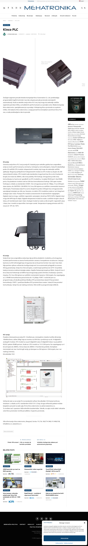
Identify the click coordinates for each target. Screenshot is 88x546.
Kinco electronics (8, 431)
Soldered (70, 183)
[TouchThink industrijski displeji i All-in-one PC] (55, 458)
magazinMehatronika (72, 158)
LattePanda (75, 157)
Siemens (70, 181)
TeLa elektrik (70, 189)
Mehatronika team (12, 34)
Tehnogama (80, 187)
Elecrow (70, 136)
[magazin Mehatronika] (50, 8)
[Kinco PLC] (44, 65)
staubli (73, 183)
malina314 (79, 158)
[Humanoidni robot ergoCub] (34, 458)
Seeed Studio (77, 179)
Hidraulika (70, 150)
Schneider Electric (74, 177)
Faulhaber (78, 144)
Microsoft (75, 163)
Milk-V (74, 165)
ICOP (77, 152)
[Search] (84, 8)
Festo (83, 144)
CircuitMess (80, 130)
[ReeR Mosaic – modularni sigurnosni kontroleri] (34, 482)
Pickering (69, 172)
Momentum (71, 167)
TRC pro (76, 191)
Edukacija (39, 16)
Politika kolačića (59, 543)
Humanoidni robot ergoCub (33, 469)
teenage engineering (72, 187)
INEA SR (81, 153)
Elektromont (70, 137)
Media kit (31, 524)
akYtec (73, 124)
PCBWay (82, 170)
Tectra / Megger (79, 185)
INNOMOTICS (71, 154)
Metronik (70, 163)
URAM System (71, 197)
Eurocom (77, 141)
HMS (74, 150)
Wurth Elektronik (80, 198)
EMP (84, 138)
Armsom (76, 124)
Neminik (76, 169)
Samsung (80, 174)
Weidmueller (71, 198)
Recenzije (30, 16)
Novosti (47, 16)
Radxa (73, 172)
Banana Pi (71, 126)
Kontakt (23, 524)
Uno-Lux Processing (75, 195)
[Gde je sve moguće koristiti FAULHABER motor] (55, 482)
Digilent (78, 132)
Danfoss (70, 132)
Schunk (70, 179)
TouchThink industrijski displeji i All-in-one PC (53, 470)
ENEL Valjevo (77, 139)
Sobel (82, 181)
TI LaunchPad (76, 189)
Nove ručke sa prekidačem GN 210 (48, 1)
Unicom (82, 192)
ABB (69, 124)
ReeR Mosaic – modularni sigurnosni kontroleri (32, 494)
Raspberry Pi (78, 172)
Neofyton (80, 169)
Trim (80, 190)
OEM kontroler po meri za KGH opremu (11, 470)
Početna (14, 16)
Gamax (79, 146)
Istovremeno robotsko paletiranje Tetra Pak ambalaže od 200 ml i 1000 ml (11, 496)
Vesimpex (76, 197)
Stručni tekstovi (65, 16)
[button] (84, 523)
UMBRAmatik (76, 193)
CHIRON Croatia (74, 130)
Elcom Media (77, 134)
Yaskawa (70, 200)
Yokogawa (74, 200)
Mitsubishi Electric (80, 165)
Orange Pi (77, 170)
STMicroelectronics (79, 183)
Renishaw (73, 174)
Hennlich (79, 148)
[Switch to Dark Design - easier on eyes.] (82, 8)
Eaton (69, 134)
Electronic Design (76, 136)
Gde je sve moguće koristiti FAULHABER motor (55, 494)
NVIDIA (69, 170)
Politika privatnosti (68, 543)
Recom (69, 174)
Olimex (73, 170)
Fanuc (72, 144)
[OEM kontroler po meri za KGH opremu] (12, 458)
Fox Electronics (73, 146)
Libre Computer (81, 157)
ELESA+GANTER (77, 138)
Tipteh (72, 191)
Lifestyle (54, 16)
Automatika (81, 124)
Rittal (76, 174)
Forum (74, 16)
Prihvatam (64, 538)
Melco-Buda (78, 160)
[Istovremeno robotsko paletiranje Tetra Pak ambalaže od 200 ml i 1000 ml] (12, 482)
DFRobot (74, 132)
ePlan (73, 141)
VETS (80, 197)
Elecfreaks (82, 134)
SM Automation (76, 181)
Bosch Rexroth (75, 128)
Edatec (72, 134)
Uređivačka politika (11, 524)
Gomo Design (72, 148)
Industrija (22, 16)
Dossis (82, 132)
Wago (83, 197)
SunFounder (71, 185)
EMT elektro (70, 139)
